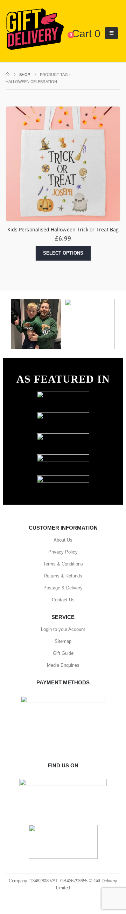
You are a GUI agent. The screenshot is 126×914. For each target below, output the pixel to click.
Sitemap (63, 641)
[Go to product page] (63, 164)
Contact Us (63, 599)
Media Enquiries (63, 665)
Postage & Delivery (63, 587)
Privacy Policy (63, 552)
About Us (63, 540)
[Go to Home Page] (7, 74)
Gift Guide (63, 653)
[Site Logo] (35, 29)
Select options (63, 253)
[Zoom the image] (63, 394)
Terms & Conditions (63, 564)
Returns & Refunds (63, 576)
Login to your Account (63, 629)
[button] (111, 33)
